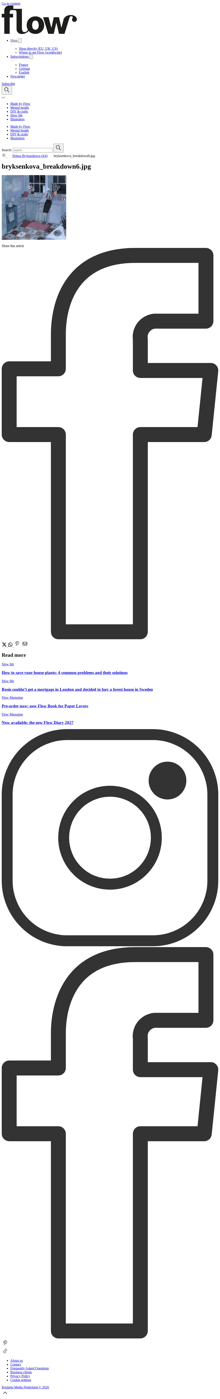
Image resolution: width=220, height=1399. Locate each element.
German (24, 68)
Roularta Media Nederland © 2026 (25, 1387)
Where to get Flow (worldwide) (40, 52)
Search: (7, 150)
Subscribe (8, 84)
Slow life (8, 664)
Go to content (11, 3)
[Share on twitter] (5, 646)
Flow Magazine (12, 697)
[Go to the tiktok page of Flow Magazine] (5, 1353)
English (24, 72)
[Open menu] (3, 97)
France (23, 65)
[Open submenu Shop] (20, 40)
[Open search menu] (7, 90)
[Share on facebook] (110, 638)
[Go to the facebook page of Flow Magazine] (110, 1337)
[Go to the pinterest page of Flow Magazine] (5, 1345)
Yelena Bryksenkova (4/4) (29, 156)
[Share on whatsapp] (11, 646)
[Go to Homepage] (39, 33)
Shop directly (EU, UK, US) (38, 48)
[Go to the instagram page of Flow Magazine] (110, 945)
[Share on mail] (24, 646)
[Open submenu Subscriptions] (31, 56)
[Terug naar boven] (5, 1395)
